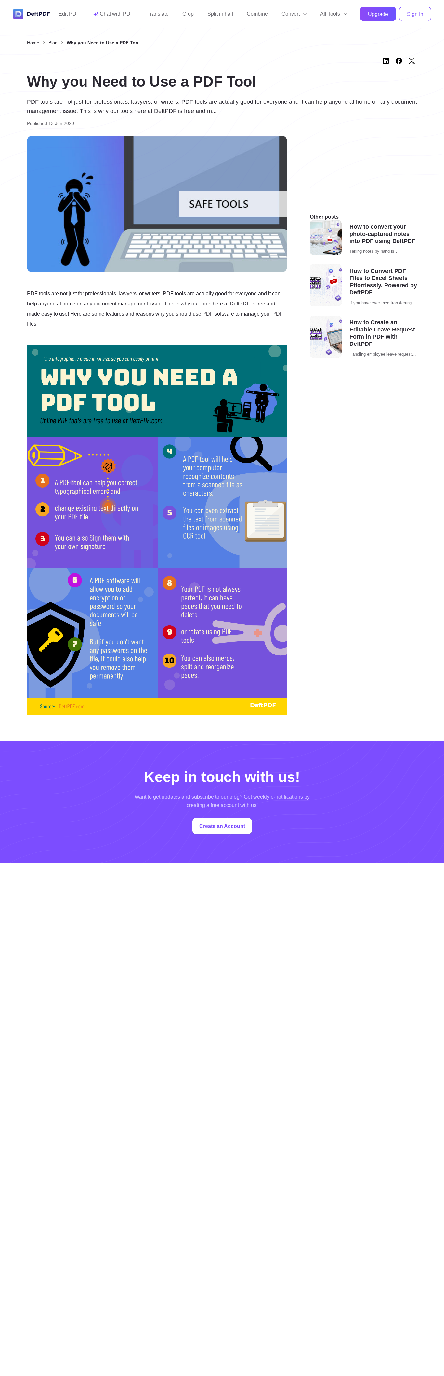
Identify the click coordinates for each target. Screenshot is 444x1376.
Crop (188, 14)
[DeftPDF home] (31, 14)
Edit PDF (69, 14)
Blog (53, 42)
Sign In (415, 14)
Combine (257, 14)
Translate (158, 14)
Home (33, 42)
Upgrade (378, 14)
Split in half (220, 14)
